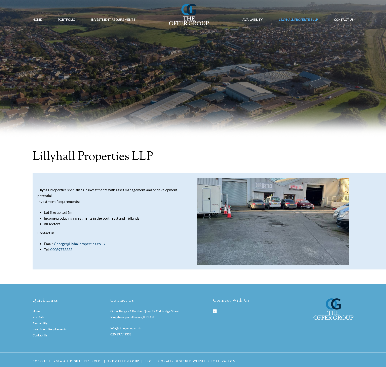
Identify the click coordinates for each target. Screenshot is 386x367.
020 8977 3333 (120, 334)
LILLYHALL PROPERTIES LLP (298, 19)
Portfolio (66, 19)
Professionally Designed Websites (177, 361)
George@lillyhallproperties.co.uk (79, 244)
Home (37, 19)
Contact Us (343, 19)
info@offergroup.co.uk (125, 328)
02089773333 (61, 249)
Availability (252, 19)
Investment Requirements (50, 329)
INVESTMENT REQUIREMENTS (113, 19)
